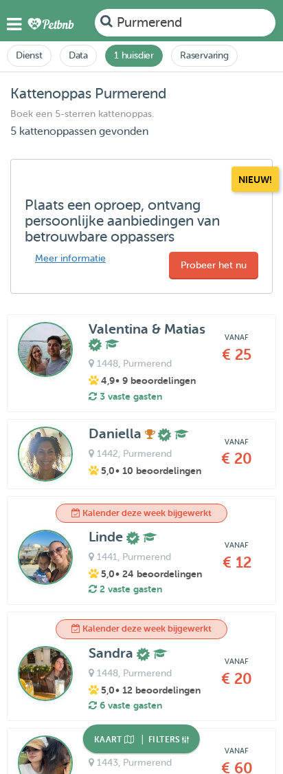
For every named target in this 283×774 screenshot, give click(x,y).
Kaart (109, 739)
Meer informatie (70, 258)
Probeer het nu (214, 265)
